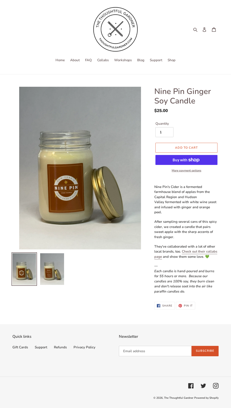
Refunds (60, 347)
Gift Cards (20, 347)
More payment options (186, 171)
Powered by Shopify (206, 398)
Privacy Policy (84, 347)
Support (41, 347)
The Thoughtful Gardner (178, 398)
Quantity (162, 123)
